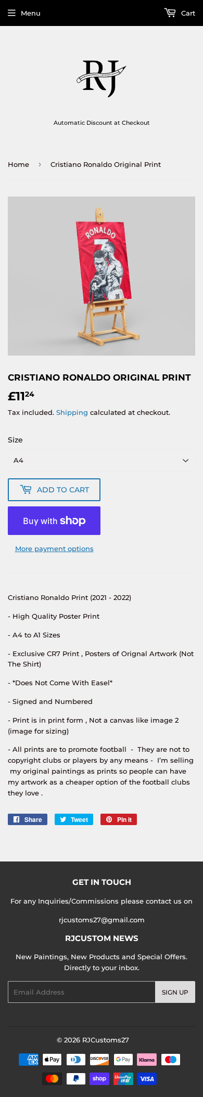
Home (18, 164)
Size (15, 440)
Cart (187, 13)
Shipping (72, 412)
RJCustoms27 (105, 1040)
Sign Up (175, 992)
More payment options (54, 548)
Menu (31, 13)
